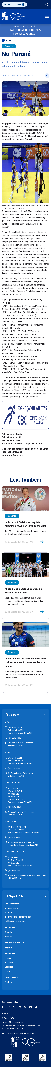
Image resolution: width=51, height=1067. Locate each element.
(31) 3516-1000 (14, 738)
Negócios (9, 947)
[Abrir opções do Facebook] (3, 1007)
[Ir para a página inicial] (13, 16)
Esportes (9, 967)
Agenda (8, 932)
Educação (9, 962)
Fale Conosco (11, 977)
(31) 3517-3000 (14, 837)
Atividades (10, 953)
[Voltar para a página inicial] (25, 1042)
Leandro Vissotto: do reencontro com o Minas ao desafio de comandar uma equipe (25, 662)
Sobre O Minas (12, 903)
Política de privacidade (15, 921)
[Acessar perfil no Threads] (25, 1007)
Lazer (7, 971)
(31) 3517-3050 (14, 807)
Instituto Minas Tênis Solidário (19, 917)
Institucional (10, 908)
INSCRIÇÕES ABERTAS (24, 34)
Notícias (8, 936)
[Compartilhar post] (47, 75)
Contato (8, 982)
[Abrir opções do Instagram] (8, 1007)
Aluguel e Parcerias (14, 942)
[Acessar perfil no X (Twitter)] (14, 1007)
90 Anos (8, 912)
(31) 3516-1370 (8, 1018)
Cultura (8, 958)
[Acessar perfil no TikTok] (36, 1007)
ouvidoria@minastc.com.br (13, 1022)
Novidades (10, 927)
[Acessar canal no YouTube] (30, 1007)
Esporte (9, 46)
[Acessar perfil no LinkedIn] (19, 1007)
